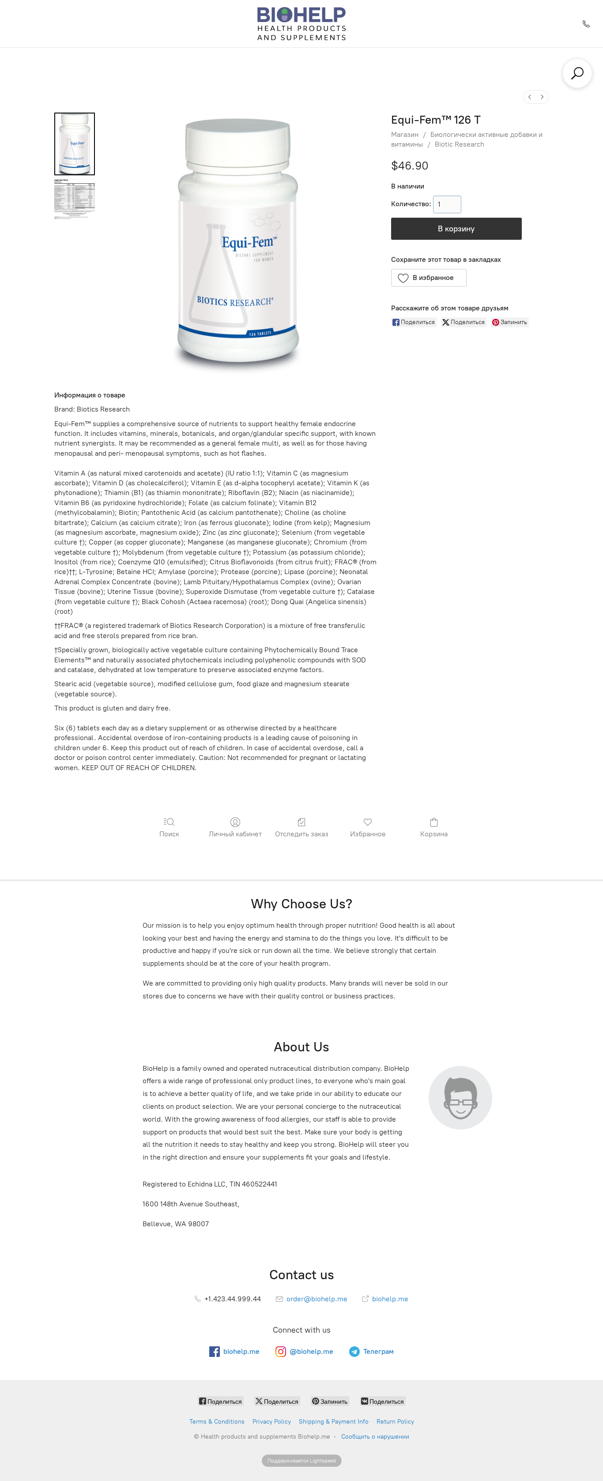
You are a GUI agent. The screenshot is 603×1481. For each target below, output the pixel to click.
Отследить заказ (301, 834)
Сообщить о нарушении (375, 1436)
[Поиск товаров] (577, 73)
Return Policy (395, 1421)
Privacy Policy (272, 1421)
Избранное (368, 834)
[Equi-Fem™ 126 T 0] (74, 144)
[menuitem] (530, 97)
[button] (429, 278)
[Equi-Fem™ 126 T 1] (74, 199)
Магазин (404, 134)
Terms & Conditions (217, 1421)
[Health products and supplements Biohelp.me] (302, 23)
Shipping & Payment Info (334, 1421)
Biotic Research (459, 144)
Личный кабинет (235, 834)
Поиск (169, 834)
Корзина (434, 834)
